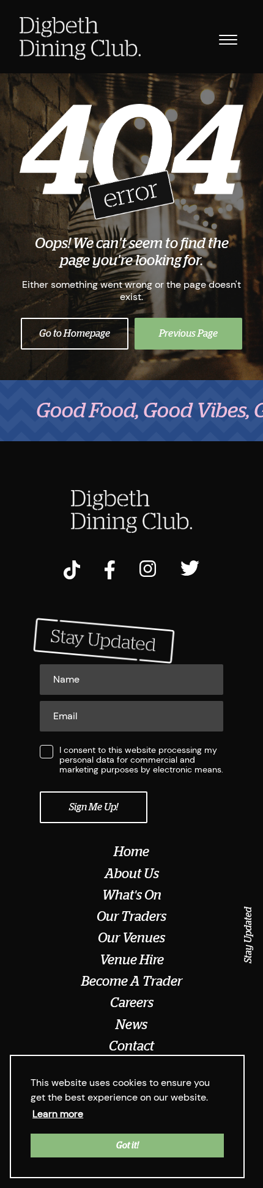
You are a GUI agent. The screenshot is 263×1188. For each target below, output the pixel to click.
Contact (131, 1046)
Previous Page (188, 334)
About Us (132, 874)
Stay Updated (248, 935)
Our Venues (131, 938)
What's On (131, 895)
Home (131, 852)
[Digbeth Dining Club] (80, 39)
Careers (132, 1003)
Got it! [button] (127, 1145)
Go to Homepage (74, 334)
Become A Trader (131, 981)
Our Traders (131, 916)
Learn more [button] (57, 1113)
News (131, 1025)
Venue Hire (132, 960)
